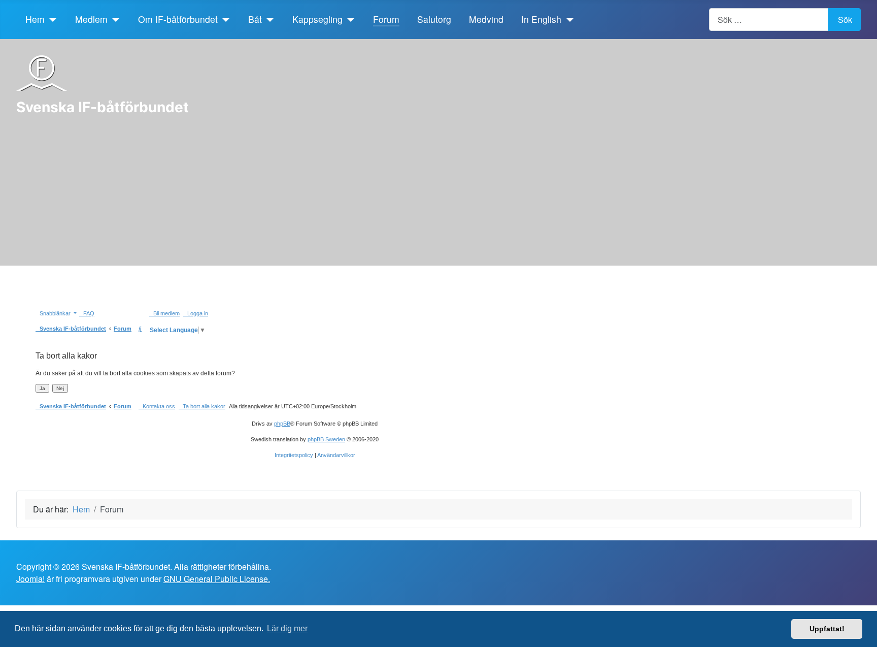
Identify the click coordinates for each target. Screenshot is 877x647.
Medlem (91, 19)
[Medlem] (114, 19)
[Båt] (268, 19)
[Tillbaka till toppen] (864, 634)
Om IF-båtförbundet (178, 19)
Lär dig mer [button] (287, 628)
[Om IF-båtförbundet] (224, 19)
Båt (255, 19)
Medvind (486, 19)
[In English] (567, 19)
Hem (35, 19)
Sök (845, 19)
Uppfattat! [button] (827, 629)
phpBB (282, 423)
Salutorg (434, 19)
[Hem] (51, 19)
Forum (386, 19)
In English (541, 19)
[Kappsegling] (349, 19)
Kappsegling (317, 19)
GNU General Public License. (216, 579)
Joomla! (30, 579)
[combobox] (768, 19)
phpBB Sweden (326, 439)
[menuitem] (86, 313)
